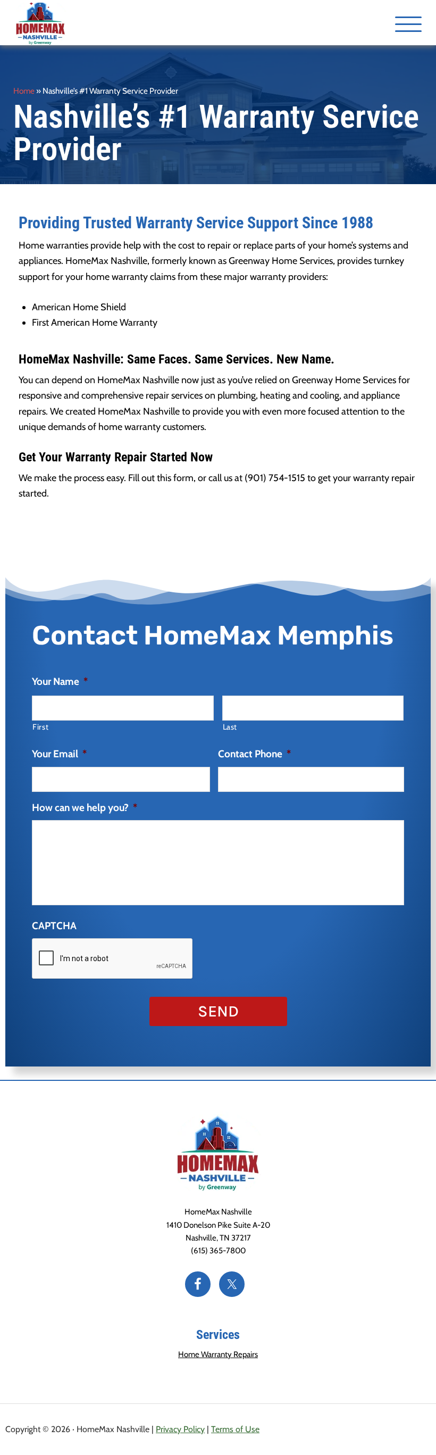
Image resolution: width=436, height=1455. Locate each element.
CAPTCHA (54, 926)
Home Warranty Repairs (218, 1354)
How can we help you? (84, 807)
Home (24, 91)
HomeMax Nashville (60, 24)
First (40, 727)
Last (230, 727)
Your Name (60, 681)
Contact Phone (254, 754)
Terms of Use (235, 1429)
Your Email (59, 754)
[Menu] (408, 24)
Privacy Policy (180, 1429)
